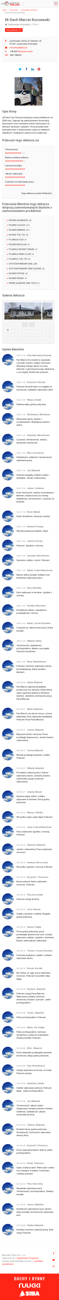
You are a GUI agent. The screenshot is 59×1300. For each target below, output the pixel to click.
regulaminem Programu (28, 1258)
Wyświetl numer (21, 51)
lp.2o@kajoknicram (18, 47)
